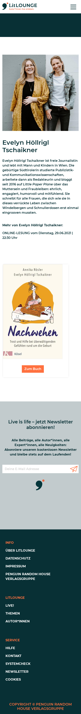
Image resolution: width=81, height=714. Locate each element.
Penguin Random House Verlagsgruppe (28, 576)
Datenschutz (18, 558)
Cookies (13, 679)
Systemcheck (18, 664)
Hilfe (10, 648)
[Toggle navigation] (73, 6)
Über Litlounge (20, 550)
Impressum (16, 566)
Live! (10, 605)
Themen (13, 613)
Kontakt (13, 656)
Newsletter (17, 672)
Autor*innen (18, 621)
